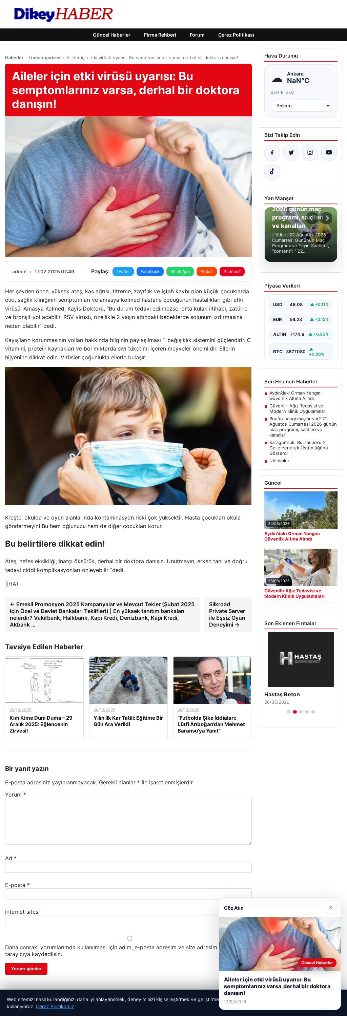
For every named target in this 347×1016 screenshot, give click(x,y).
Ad (11, 858)
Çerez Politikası (236, 35)
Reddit (207, 271)
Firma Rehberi (160, 35)
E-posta (17, 885)
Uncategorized (45, 57)
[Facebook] (272, 153)
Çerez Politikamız (55, 1006)
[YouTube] (329, 153)
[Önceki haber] (312, 218)
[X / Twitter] (291, 153)
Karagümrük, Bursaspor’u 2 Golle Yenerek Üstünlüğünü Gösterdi (298, 448)
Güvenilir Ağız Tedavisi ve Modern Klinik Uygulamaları (297, 408)
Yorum (15, 794)
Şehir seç (283, 92)
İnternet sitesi (22, 911)
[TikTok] (272, 171)
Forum (197, 35)
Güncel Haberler (111, 35)
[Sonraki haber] (326, 218)
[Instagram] (310, 153)
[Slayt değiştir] (289, 712)
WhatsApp (180, 271)
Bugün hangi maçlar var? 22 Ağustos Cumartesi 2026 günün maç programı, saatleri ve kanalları (303, 427)
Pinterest (232, 271)
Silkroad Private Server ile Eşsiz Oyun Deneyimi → (227, 614)
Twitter (123, 271)
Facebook (150, 271)
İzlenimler (279, 460)
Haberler (14, 57)
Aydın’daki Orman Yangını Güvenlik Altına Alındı (295, 395)
